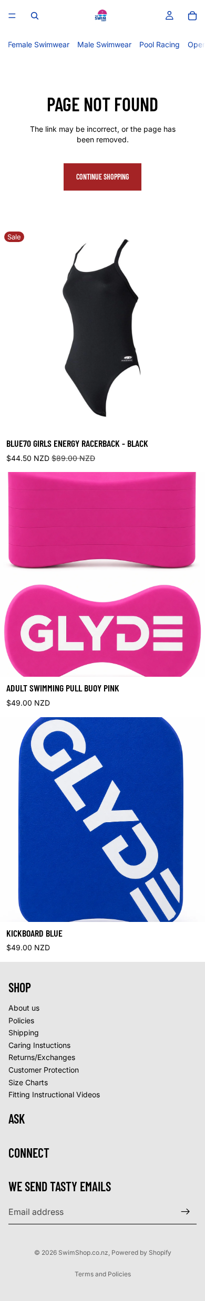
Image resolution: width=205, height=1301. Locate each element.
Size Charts (28, 1081)
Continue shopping (102, 176)
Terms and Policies (103, 1274)
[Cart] (192, 15)
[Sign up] (186, 1212)
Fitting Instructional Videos (54, 1094)
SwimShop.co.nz (83, 1252)
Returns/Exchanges (41, 1057)
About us (23, 1007)
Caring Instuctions (39, 1045)
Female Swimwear (38, 44)
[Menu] (12, 16)
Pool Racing (159, 44)
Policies (21, 1019)
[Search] (34, 15)
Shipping (23, 1032)
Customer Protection (43, 1069)
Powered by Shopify (141, 1252)
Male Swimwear (104, 44)
